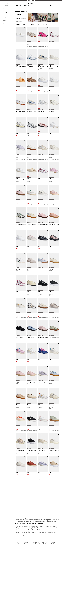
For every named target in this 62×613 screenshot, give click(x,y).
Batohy (26, 5)
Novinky (4, 5)
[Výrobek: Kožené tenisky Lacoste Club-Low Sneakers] (21, 102)
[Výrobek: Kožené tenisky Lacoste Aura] (32, 396)
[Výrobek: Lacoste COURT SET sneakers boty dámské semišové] (21, 373)
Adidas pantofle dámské (54, 540)
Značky (20, 5)
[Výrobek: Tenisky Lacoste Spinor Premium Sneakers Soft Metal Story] (54, 238)
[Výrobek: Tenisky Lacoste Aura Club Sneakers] (21, 305)
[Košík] (59, 3)
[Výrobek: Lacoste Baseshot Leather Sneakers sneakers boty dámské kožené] (54, 57)
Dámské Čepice (26, 541)
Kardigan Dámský (26, 540)
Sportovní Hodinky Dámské (36, 543)
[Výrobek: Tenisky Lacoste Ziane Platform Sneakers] (21, 57)
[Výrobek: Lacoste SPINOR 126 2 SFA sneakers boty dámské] (43, 351)
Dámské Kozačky (26, 542)
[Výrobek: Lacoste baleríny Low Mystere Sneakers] (43, 125)
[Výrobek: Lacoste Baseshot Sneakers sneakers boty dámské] (54, 373)
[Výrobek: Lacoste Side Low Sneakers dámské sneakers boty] (43, 147)
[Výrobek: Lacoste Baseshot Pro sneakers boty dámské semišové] (54, 328)
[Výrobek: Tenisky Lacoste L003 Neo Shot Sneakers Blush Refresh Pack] (21, 283)
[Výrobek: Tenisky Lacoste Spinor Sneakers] (54, 396)
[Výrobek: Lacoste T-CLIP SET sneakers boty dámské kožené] (43, 192)
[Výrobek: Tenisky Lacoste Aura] (32, 238)
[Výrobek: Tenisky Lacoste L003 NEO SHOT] (43, 102)
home (10, 3)
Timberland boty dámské (45, 543)
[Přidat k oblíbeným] (25, 27)
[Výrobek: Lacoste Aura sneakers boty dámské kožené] (32, 373)
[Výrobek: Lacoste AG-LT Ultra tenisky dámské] (54, 79)
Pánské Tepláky (35, 541)
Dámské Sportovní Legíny (18, 542)
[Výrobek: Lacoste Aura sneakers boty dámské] (43, 441)
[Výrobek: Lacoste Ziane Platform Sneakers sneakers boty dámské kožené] (54, 464)
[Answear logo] (31, 4)
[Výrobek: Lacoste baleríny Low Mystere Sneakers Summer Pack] (43, 57)
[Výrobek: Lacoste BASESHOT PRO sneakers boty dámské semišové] (21, 192)
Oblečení (6, 5)
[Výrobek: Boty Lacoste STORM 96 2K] (32, 125)
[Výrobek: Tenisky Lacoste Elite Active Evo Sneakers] (43, 418)
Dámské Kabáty (17, 543)
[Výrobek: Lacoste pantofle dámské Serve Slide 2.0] (32, 170)
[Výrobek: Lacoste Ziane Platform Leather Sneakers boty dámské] (43, 79)
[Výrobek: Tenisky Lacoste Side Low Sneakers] (43, 238)
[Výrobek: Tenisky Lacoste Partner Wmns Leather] (21, 238)
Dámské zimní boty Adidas (54, 541)
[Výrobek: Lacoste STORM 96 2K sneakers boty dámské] (43, 34)
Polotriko (25, 543)
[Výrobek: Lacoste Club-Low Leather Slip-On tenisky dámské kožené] (54, 147)
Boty (9, 5)
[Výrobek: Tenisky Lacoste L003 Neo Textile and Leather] (21, 215)
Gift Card (29, 5)
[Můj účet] (54, 3)
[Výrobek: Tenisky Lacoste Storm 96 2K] (43, 396)
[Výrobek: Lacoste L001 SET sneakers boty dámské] (54, 351)
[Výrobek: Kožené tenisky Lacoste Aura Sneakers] (43, 260)
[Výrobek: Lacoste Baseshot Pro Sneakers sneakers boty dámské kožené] (32, 147)
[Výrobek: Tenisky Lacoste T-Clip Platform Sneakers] (54, 418)
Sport (14, 5)
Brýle (24, 5)
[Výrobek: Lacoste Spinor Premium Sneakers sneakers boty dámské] (54, 305)
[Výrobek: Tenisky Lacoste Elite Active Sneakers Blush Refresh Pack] (54, 34)
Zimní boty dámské (53, 543)
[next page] (42, 480)
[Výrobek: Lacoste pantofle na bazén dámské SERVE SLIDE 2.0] (21, 79)
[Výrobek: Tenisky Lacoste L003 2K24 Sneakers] (32, 102)
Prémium (17, 5)
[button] (18, 24)
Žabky (16, 540)
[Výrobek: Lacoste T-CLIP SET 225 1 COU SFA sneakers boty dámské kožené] (54, 125)
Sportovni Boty (17, 541)
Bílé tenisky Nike (53, 542)
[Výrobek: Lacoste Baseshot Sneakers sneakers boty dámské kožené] (43, 215)
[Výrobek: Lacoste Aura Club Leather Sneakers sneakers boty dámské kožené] (54, 441)
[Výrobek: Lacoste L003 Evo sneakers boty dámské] (21, 147)
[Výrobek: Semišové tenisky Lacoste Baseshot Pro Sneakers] (54, 215)
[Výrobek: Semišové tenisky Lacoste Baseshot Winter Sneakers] (43, 283)
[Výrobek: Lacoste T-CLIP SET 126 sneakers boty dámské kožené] (21, 351)
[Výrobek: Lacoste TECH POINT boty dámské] (32, 57)
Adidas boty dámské (44, 541)
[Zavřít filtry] (59, 0)
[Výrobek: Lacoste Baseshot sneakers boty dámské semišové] (43, 373)
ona (3, 3)
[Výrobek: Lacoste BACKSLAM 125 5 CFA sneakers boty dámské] (32, 192)
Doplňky (12, 5)
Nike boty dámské (44, 542)
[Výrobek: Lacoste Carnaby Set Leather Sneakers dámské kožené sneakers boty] (54, 170)
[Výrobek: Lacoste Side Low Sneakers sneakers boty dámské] (21, 170)
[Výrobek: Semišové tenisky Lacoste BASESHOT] (43, 305)
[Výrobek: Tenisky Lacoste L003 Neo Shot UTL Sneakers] (54, 102)
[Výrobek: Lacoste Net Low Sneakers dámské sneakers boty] (43, 328)
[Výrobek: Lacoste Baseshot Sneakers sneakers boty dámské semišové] (32, 215)
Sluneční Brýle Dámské (36, 540)
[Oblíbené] (56, 3)
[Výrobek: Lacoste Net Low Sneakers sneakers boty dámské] (21, 464)
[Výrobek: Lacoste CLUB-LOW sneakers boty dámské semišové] (32, 34)
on (5, 3)
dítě (7, 3)
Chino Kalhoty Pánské (36, 542)
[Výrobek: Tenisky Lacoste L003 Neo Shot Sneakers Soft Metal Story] (21, 125)
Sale (22, 5)
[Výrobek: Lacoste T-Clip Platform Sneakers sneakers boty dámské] (32, 351)
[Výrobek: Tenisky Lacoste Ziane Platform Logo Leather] (21, 34)
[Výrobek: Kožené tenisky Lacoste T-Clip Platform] (32, 441)
